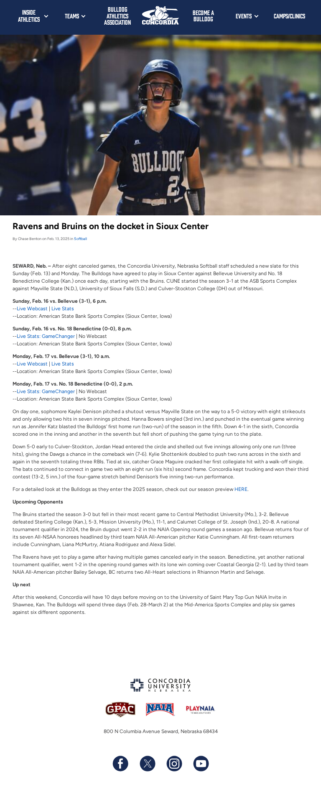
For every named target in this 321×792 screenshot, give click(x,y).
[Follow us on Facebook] (120, 763)
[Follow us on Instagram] (173, 763)
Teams (72, 15)
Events (244, 15)
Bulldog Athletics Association (117, 15)
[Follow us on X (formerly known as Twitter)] (147, 763)
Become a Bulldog (203, 16)
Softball (80, 238)
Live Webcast (32, 309)
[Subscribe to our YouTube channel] (200, 763)
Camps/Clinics (289, 15)
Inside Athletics (29, 15)
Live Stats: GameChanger (46, 336)
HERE (240, 489)
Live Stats (62, 309)
